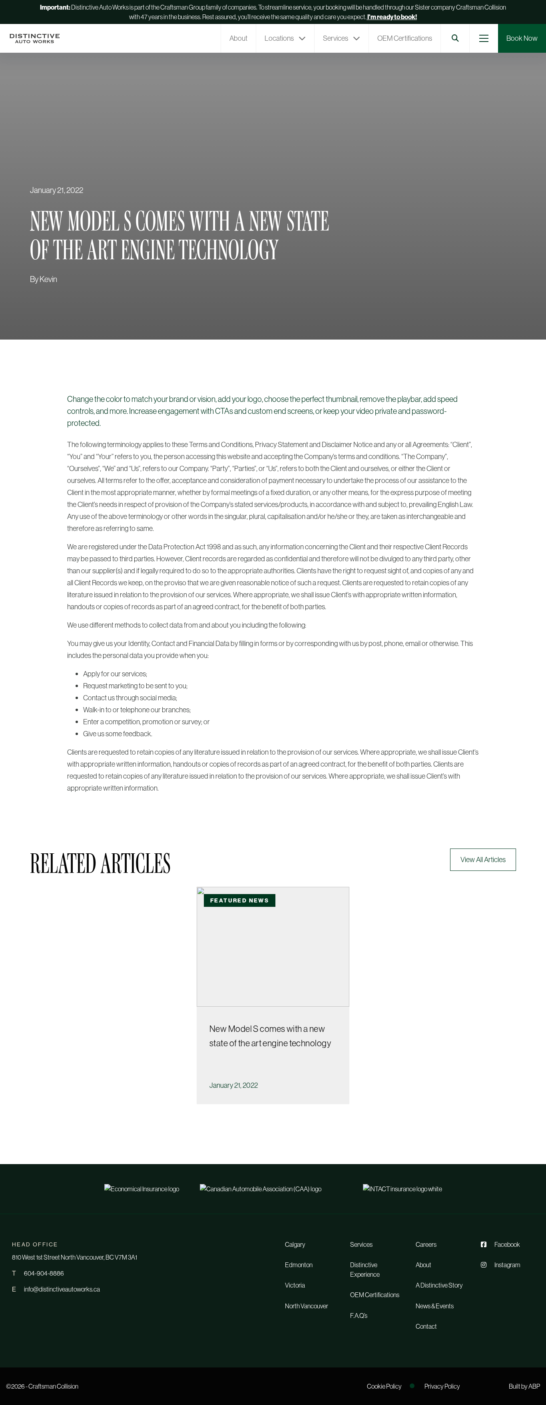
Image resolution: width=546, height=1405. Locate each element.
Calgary (295, 1244)
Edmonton (299, 1265)
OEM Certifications (404, 38)
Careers (426, 1244)
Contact (426, 1326)
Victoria (295, 1285)
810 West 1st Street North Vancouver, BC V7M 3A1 (74, 1257)
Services (335, 38)
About (238, 38)
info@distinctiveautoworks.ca (62, 1289)
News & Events (435, 1306)
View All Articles (483, 859)
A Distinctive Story (439, 1285)
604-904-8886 (44, 1273)
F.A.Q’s (358, 1316)
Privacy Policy (442, 1386)
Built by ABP (524, 1386)
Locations (279, 38)
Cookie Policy (384, 1386)
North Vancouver (306, 1306)
